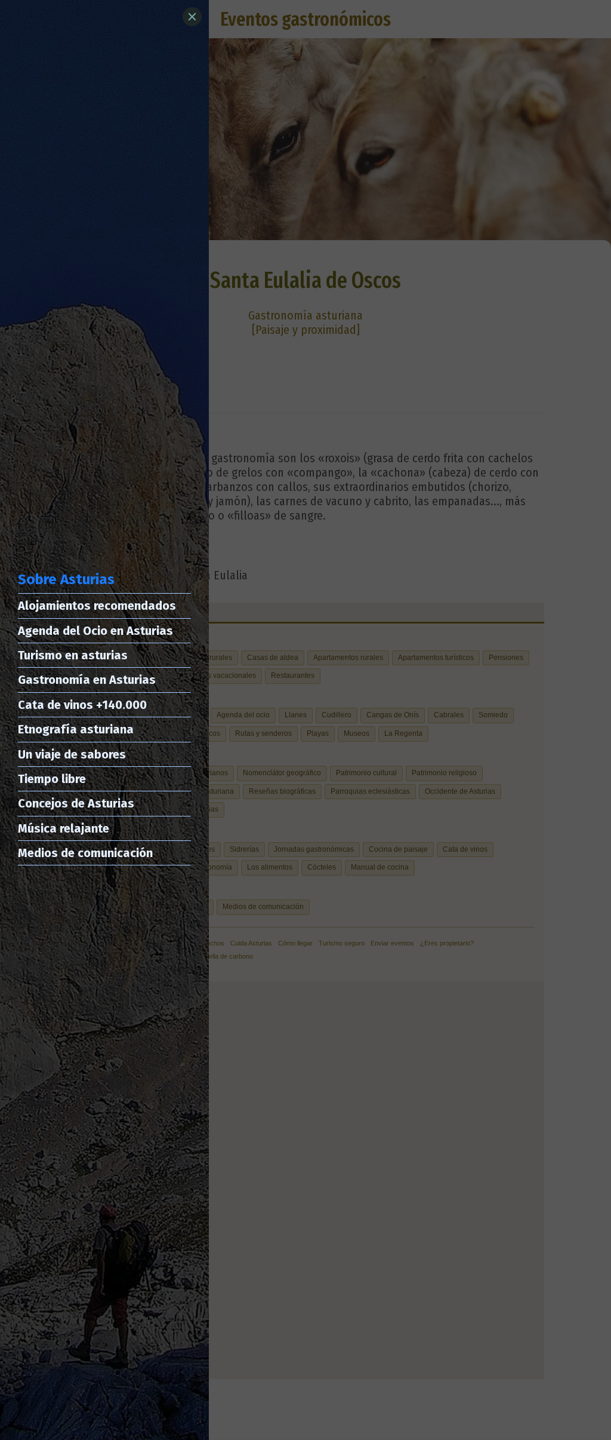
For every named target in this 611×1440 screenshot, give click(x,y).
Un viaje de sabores (72, 754)
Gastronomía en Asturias (87, 680)
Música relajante (63, 828)
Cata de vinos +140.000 (82, 705)
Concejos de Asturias (76, 803)
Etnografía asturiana (76, 729)
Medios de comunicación (85, 853)
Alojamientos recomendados (97, 605)
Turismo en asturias (73, 655)
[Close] (192, 16)
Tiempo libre (52, 779)
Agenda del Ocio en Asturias (95, 631)
